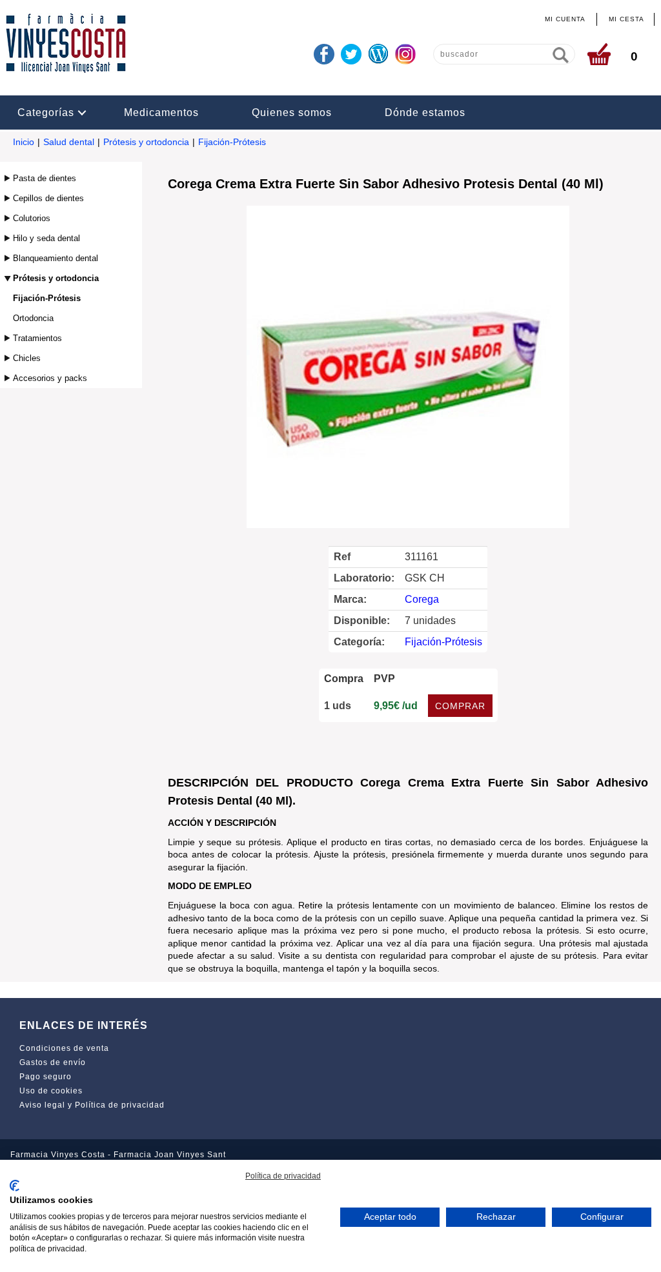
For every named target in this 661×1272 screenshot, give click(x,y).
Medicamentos (161, 112)
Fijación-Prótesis (232, 142)
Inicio (23, 142)
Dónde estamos (425, 112)
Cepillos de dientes (48, 198)
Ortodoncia (33, 318)
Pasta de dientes (44, 178)
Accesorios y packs (50, 378)
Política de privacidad (283, 1175)
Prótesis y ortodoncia (146, 142)
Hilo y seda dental (46, 238)
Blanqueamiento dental (55, 258)
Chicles (27, 358)
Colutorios (31, 218)
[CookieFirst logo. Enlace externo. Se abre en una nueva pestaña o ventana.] (14, 1185)
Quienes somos (292, 112)
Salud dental (68, 142)
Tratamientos (37, 338)
